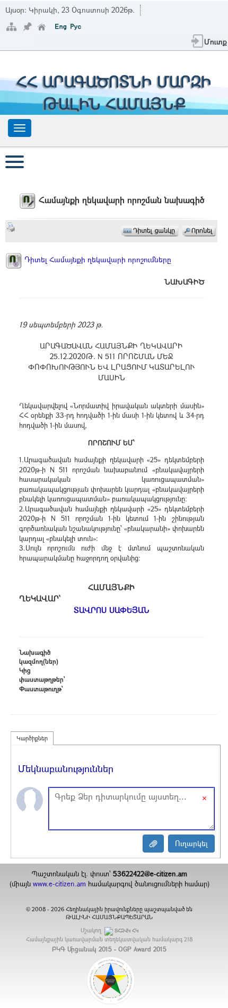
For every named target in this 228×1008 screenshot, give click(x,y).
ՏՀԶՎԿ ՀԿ (126, 930)
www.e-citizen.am (59, 883)
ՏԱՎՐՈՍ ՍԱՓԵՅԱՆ (112, 609)
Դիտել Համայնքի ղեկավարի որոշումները (96, 259)
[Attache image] (153, 844)
